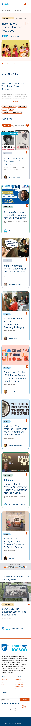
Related (16, 64)
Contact (4, 687)
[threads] (16, 703)
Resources (10, 64)
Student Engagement (9, 106)
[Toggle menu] (28, 4)
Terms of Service (9, 723)
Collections (10, 9)
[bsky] (18, 703)
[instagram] (5, 703)
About (3, 63)
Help (3, 684)
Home (3, 9)
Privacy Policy (17, 723)
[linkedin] (7, 703)
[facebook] (2, 703)
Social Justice (22, 106)
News (17, 689)
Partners (4, 682)
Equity (11, 109)
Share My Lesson (14, 36)
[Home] (5, 4)
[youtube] (13, 703)
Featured (7, 125)
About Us (4, 679)
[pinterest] (10, 703)
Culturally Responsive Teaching (12, 112)
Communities (19, 682)
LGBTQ (4, 109)
